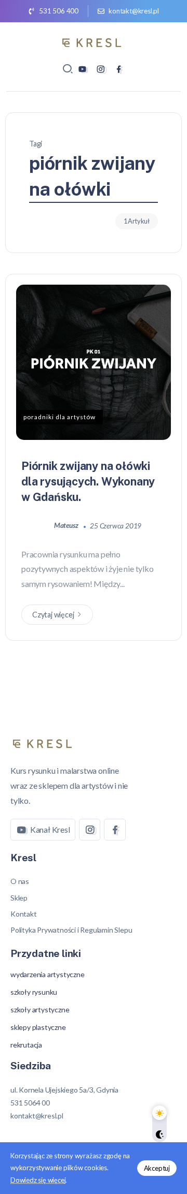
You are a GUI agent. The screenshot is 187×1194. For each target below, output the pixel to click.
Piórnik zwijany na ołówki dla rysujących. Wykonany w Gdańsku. (88, 481)
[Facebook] (118, 69)
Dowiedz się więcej (37, 1180)
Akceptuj (157, 1168)
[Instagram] (100, 69)
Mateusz (66, 525)
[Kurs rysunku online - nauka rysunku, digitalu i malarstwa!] (93, 41)
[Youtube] (82, 69)
